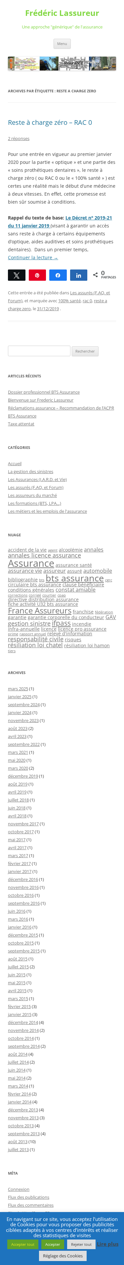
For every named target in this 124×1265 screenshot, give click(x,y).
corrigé (35, 595)
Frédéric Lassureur (62, 13)
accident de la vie (27, 550)
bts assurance (75, 578)
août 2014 (17, 1054)
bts (41, 580)
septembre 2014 (24, 1046)
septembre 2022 (24, 744)
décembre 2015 (23, 935)
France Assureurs (39, 610)
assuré (74, 571)
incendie (81, 624)
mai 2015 (16, 983)
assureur (54, 570)
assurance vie (25, 570)
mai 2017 (16, 840)
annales (93, 549)
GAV (110, 617)
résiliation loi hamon (87, 645)
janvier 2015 (19, 1014)
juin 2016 (16, 911)
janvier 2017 (19, 871)
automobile (97, 570)
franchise (83, 611)
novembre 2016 (23, 887)
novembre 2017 (23, 824)
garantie (17, 617)
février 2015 (19, 1006)
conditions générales (31, 590)
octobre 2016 (21, 895)
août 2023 (17, 728)
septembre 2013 (24, 1134)
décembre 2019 (23, 776)
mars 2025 (18, 689)
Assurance (31, 563)
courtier (49, 595)
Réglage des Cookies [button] (63, 1256)
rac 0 (87, 301)
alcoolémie (71, 550)
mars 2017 (18, 855)
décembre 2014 (23, 1022)
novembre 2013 (23, 1118)
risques (73, 639)
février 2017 (19, 863)
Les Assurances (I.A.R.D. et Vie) (37, 479)
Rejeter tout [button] (81, 1244)
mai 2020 (16, 760)
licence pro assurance (82, 629)
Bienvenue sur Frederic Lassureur (40, 400)
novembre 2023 (23, 720)
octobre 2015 (21, 943)
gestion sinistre (29, 623)
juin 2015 (16, 975)
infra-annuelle (24, 629)
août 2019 (17, 784)
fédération (104, 612)
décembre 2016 (23, 879)
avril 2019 (17, 792)
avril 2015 (17, 991)
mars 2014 (18, 1086)
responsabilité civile (35, 639)
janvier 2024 (19, 712)
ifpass (61, 623)
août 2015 (17, 959)
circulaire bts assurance (34, 584)
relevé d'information (69, 633)
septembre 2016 (24, 903)
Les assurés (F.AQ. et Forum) (35, 487)
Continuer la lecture (33, 257)
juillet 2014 (18, 1062)
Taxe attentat (21, 424)
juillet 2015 (18, 967)
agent (53, 550)
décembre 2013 (23, 1110)
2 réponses (18, 138)
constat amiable (76, 589)
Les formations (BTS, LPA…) (34, 503)
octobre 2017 (21, 832)
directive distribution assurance (43, 599)
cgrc (108, 580)
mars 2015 (18, 998)
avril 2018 (17, 816)
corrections (17, 595)
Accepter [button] (52, 1244)
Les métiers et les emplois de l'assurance (47, 511)
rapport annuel (33, 634)
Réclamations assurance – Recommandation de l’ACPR (61, 408)
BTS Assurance (22, 416)
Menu (62, 43)
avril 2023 (17, 736)
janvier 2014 (19, 1102)
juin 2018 (16, 808)
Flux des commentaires (31, 1205)
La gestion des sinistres (30, 471)
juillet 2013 (18, 1149)
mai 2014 (16, 1078)
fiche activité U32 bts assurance (43, 604)
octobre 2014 (21, 1038)
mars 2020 (18, 768)
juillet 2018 (18, 800)
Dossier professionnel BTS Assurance (44, 392)
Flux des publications (28, 1197)
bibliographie (23, 579)
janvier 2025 (19, 697)
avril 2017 (17, 848)
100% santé (69, 301)
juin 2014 (16, 1070)
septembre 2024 (24, 704)
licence (49, 629)
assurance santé (74, 565)
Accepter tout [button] (22, 1244)
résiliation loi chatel (35, 645)
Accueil (14, 463)
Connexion (18, 1189)
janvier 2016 (19, 927)
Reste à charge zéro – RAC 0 (50, 122)
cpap (62, 595)
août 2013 (17, 1141)
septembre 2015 (24, 951)
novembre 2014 (23, 1030)
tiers (12, 651)
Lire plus (107, 1243)
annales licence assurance (44, 555)
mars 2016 (18, 919)
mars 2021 (18, 752)
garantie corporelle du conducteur (66, 617)
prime (13, 634)
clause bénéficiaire (83, 584)
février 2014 (19, 1094)
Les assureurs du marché (32, 495)
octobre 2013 (21, 1126)
